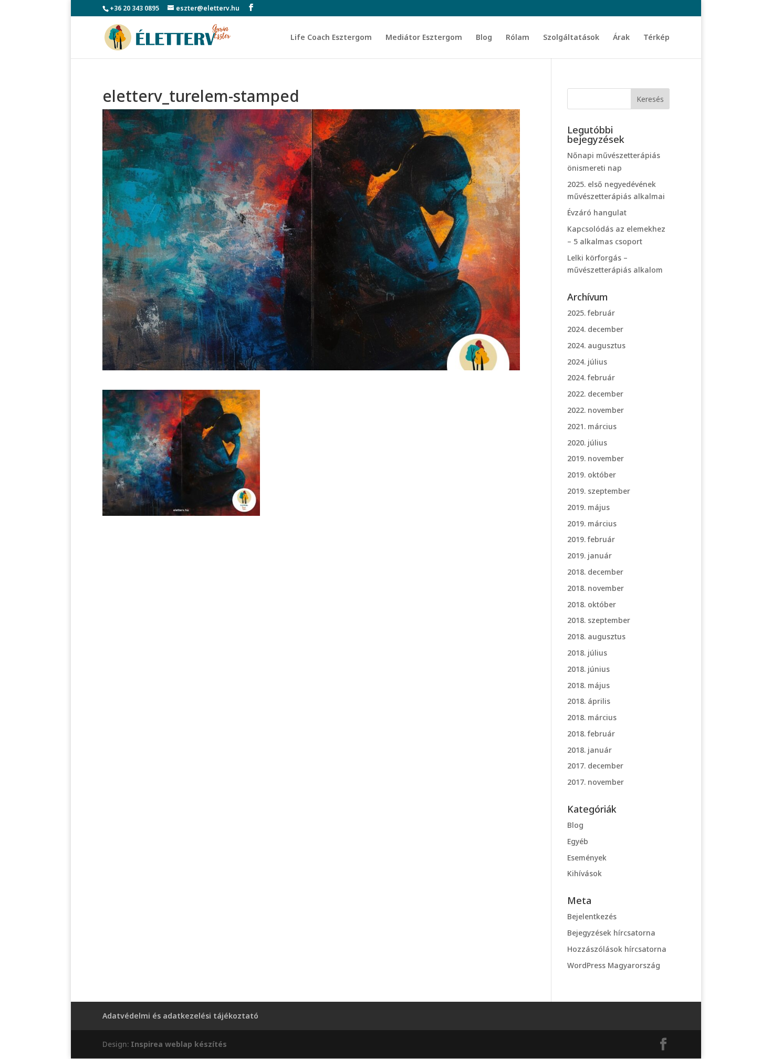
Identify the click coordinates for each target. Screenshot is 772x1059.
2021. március (592, 426)
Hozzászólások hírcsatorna (616, 949)
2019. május (588, 507)
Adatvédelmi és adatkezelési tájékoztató (180, 1016)
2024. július (587, 362)
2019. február (591, 539)
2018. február (591, 734)
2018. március (592, 717)
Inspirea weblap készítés (179, 1044)
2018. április (588, 701)
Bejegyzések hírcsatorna (611, 933)
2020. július (587, 443)
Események (587, 858)
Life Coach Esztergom (331, 38)
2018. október (591, 604)
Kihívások (584, 873)
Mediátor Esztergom (423, 38)
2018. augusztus (596, 636)
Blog (484, 38)
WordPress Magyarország (613, 965)
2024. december (595, 329)
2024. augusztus (596, 345)
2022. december (595, 394)
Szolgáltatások (571, 38)
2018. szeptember (598, 620)
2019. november (595, 458)
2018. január (589, 750)
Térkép (656, 38)
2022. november (595, 410)
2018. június (588, 669)
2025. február (591, 313)
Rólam (517, 38)
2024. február (591, 377)
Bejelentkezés (592, 916)
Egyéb (577, 841)
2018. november (595, 588)
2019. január (589, 555)
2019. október (591, 475)
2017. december (595, 766)
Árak (621, 38)
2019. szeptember (598, 491)
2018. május (588, 685)
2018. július (587, 653)
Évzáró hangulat (597, 212)
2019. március (592, 523)
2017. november (595, 782)
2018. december (595, 572)
